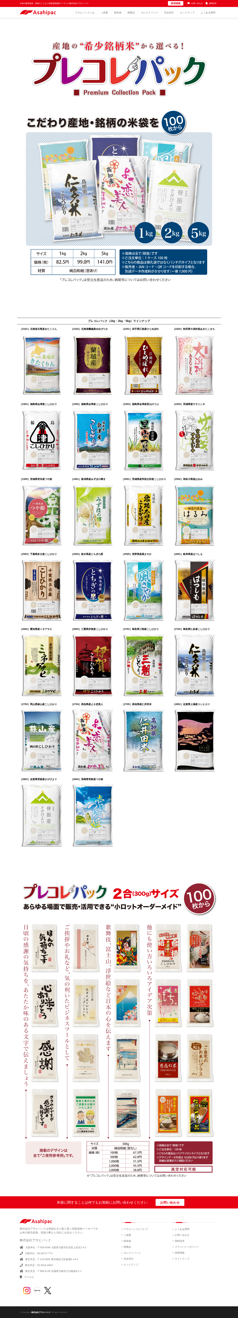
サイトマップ (182, 1258)
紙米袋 (127, 1241)
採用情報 (176, 3)
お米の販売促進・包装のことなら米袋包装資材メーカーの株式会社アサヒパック (54, 3)
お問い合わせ (197, 3)
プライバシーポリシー (187, 1246)
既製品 (127, 1246)
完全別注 (128, 1258)
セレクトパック (132, 1252)
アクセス (29, 1277)
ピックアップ (131, 1264)
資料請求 (213, 3)
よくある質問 (182, 1229)
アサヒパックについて (136, 1229)
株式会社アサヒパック (41, 1312)
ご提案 (127, 1235)
